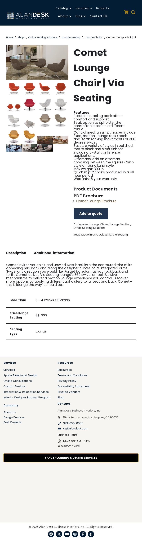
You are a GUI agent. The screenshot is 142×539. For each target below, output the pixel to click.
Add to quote (90, 213)
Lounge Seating (71, 37)
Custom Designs (14, 386)
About (63, 16)
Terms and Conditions (72, 375)
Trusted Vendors (68, 392)
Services (82, 8)
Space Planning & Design (20, 375)
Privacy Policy (66, 381)
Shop (21, 37)
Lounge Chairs (93, 37)
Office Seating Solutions (42, 37)
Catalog (62, 8)
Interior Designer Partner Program (26, 397)
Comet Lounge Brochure (96, 201)
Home (10, 37)
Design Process (13, 417)
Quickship (105, 234)
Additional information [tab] (54, 253)
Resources (64, 370)
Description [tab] (16, 253)
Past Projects (12, 422)
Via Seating (120, 234)
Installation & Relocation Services (26, 392)
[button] (70, 8)
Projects (102, 8)
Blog (78, 16)
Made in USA (89, 234)
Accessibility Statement (73, 386)
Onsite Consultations (17, 381)
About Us (9, 412)
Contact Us (98, 16)
